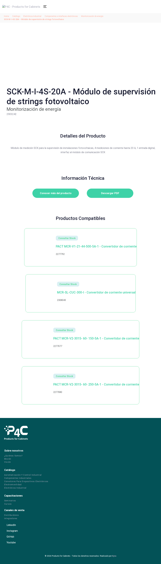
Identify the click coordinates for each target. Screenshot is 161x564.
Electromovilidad (13, 484)
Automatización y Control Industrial (23, 475)
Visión (7, 462)
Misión (7, 459)
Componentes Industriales (17, 478)
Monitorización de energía (92, 16)
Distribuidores (11, 515)
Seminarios (10, 501)
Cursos (8, 504)
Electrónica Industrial (32, 16)
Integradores (10, 518)
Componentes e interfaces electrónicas (61, 16)
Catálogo (16, 16)
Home (6, 16)
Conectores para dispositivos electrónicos (26, 481)
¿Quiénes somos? (13, 456)
